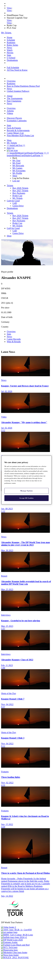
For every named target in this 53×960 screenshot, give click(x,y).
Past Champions (14, 101)
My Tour (16, 160)
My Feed (16, 163)
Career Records (14, 339)
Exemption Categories (17, 120)
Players (10, 52)
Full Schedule (13, 67)
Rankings (11, 42)
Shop (14, 175)
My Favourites (18, 170)
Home (9, 37)
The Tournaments (14, 98)
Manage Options (26, 491)
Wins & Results (14, 341)
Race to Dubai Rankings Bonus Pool (23, 86)
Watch (9, 50)
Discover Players (14, 118)
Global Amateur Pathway (18, 91)
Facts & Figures (14, 128)
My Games (17, 168)
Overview (11, 81)
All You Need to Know (17, 70)
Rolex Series (12, 45)
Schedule (11, 40)
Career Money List (15, 133)
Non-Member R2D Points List (20, 135)
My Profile (17, 173)
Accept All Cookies (26, 498)
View (9, 8)
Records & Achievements (18, 130)
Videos (10, 113)
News (9, 47)
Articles (10, 111)
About (9, 96)
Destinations (12, 60)
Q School (11, 57)
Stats (9, 55)
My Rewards (18, 165)
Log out (16, 181)
